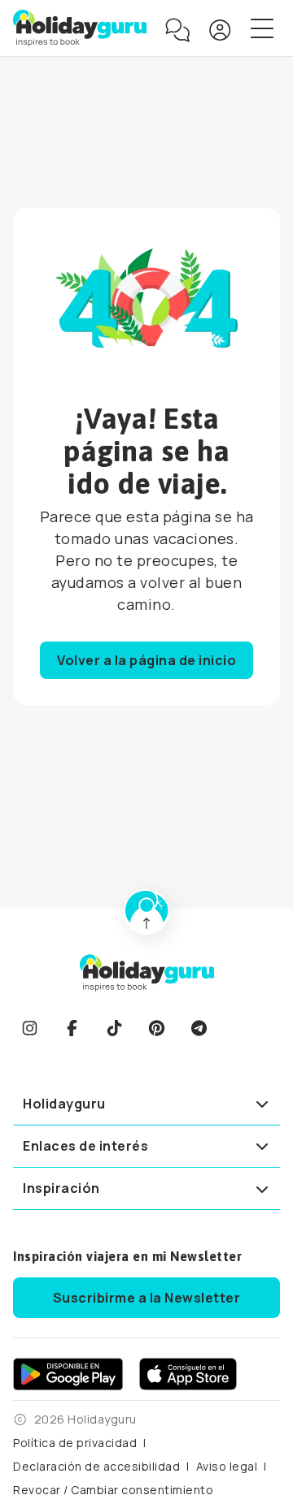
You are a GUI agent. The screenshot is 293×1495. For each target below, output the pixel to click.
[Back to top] (146, 912)
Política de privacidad (75, 1442)
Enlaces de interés (85, 1146)
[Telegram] (198, 1028)
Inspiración (61, 1188)
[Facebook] (71, 1028)
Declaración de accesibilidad (96, 1466)
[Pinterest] (156, 1028)
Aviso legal (227, 1466)
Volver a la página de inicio (146, 660)
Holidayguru (64, 1104)
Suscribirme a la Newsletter (147, 1298)
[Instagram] (29, 1028)
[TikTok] (114, 1028)
